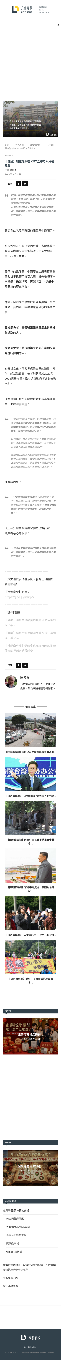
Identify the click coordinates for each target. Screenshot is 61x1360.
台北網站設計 (30, 1347)
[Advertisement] (30, 61)
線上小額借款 (10, 1286)
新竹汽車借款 (10, 1269)
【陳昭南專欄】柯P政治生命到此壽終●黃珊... (30, 752)
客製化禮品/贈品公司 (18, 1227)
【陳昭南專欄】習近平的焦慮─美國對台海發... (30, 889)
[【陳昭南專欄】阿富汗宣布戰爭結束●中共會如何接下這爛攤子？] (30, 818)
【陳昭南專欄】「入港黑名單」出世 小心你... (30, 935)
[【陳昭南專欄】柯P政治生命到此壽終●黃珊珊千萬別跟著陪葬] (30, 730)
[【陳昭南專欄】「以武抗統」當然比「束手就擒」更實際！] (30, 774)
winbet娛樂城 (14, 1251)
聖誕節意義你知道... (30, 1166)
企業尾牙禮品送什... (30, 1034)
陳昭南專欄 (35, 144)
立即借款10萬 (10, 1278)
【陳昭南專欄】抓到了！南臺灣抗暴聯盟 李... (32, 980)
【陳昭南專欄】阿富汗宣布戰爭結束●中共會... (30, 841)
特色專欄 (19, 144)
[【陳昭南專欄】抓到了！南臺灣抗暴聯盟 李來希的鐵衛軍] (30, 957)
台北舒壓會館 (18, 1235)
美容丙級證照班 (15, 1218)
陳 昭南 (13, 169)
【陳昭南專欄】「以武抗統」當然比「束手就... (30, 796)
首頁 (7, 144)
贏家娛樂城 (12, 1243)
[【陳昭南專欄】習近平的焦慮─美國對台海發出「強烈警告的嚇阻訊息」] (30, 865)
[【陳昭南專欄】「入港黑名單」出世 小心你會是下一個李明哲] (30, 913)
